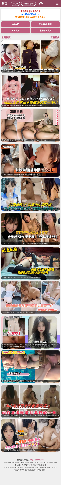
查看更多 (55, 37)
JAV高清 (15, 30)
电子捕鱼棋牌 (45, 30)
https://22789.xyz (37, 460)
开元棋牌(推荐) (28, 4)
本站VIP (15, 4)
